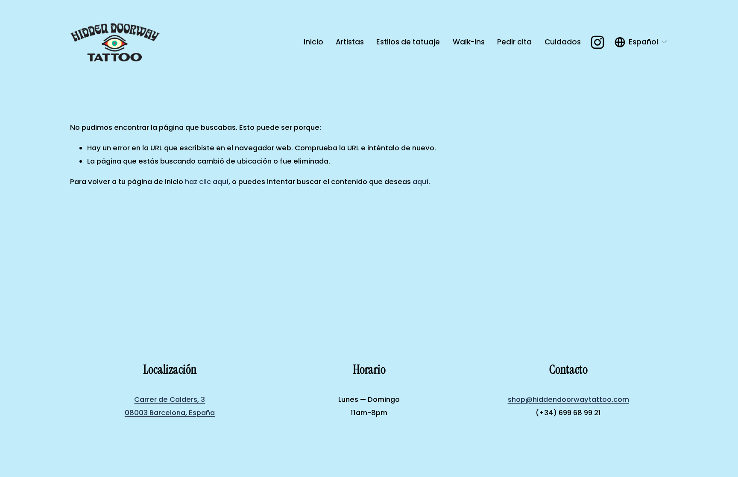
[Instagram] (597, 42)
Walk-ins (469, 42)
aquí (420, 182)
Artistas (350, 42)
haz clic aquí (206, 182)
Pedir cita (514, 42)
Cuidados (563, 42)
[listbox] (641, 42)
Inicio (313, 42)
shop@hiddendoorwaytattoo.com (568, 399)
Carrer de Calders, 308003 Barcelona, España (170, 406)
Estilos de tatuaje (408, 42)
